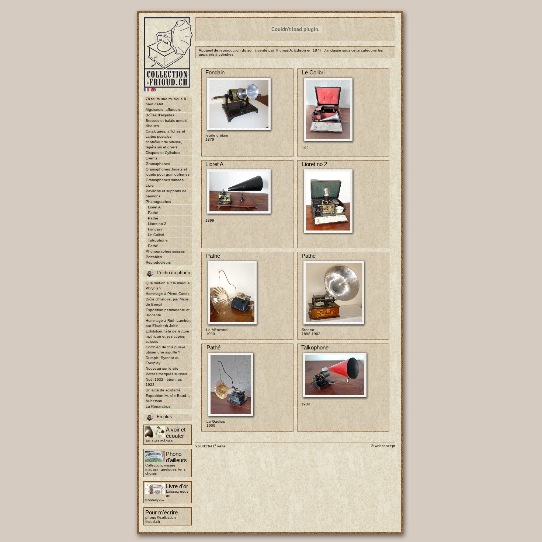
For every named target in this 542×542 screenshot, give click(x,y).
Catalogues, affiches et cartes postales (165, 133)
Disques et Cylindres (163, 153)
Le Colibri (156, 235)
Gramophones (158, 164)
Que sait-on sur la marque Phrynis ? (168, 285)
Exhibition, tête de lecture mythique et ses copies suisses (167, 336)
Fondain (155, 229)
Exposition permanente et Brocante (168, 312)
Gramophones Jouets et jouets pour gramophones (168, 171)
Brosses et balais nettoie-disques (167, 123)
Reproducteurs (158, 262)
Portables (154, 257)
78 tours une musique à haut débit (166, 101)
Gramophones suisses (165, 180)
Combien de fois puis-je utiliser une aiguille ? (165, 349)
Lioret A (154, 207)
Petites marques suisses (166, 374)
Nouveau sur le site (162, 368)
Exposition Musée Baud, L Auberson (168, 398)
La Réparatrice (158, 406)
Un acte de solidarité (163, 390)
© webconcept (383, 446)
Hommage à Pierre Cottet (167, 294)
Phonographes (158, 202)
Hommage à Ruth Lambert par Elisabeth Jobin (168, 323)
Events (151, 158)
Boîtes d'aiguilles (160, 115)
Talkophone (158, 240)
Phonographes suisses (165, 251)
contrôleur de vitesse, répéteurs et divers (164, 144)
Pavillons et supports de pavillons (166, 193)
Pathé (153, 213)
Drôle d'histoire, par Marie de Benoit (167, 301)
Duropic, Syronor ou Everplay (163, 360)
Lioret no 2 (157, 224)
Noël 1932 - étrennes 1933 (164, 382)
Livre (150, 185)
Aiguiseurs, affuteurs (163, 110)
